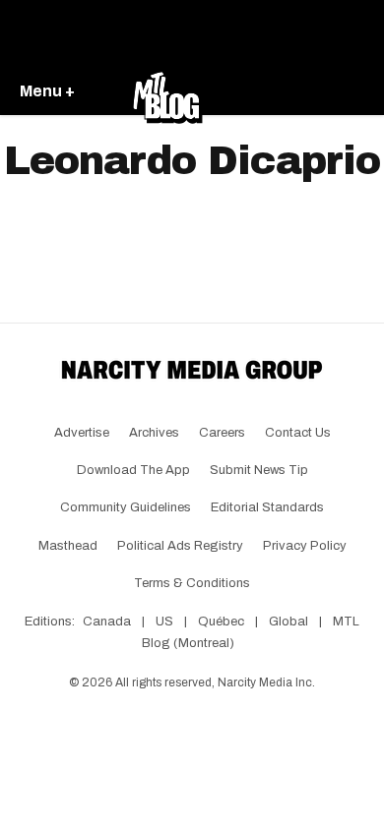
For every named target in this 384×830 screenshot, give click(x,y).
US (164, 621)
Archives (154, 433)
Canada (107, 621)
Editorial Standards (267, 507)
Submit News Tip (259, 470)
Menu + (47, 91)
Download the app (133, 470)
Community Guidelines (125, 507)
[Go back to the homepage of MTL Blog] (167, 92)
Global (288, 621)
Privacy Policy (305, 546)
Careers (222, 433)
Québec (221, 621)
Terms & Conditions (192, 583)
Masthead (67, 546)
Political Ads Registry (180, 546)
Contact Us (298, 433)
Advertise (81, 433)
